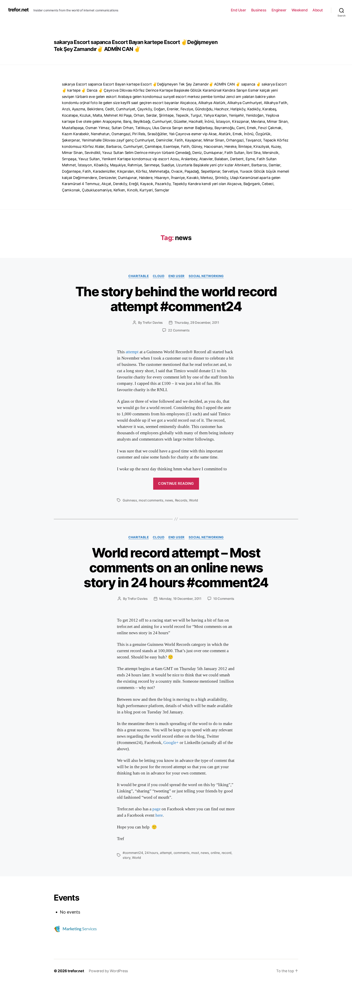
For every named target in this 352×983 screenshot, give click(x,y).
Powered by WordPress (108, 971)
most (195, 853)
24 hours (151, 853)
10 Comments (223, 599)
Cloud (158, 276)
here (159, 815)
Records (181, 500)
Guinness (130, 500)
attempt (133, 352)
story (126, 858)
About (317, 10)
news (169, 500)
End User (238, 10)
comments (182, 853)
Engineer (279, 10)
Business (258, 10)
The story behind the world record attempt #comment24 (176, 299)
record (226, 853)
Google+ (171, 742)
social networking (206, 276)
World (193, 500)
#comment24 (133, 853)
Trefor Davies (153, 322)
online (215, 853)
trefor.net (18, 9)
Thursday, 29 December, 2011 (196, 322)
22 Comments (178, 330)
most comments (151, 500)
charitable (138, 276)
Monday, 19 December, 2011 (180, 599)
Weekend (300, 10)
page (157, 809)
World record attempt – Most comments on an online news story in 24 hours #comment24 (176, 567)
